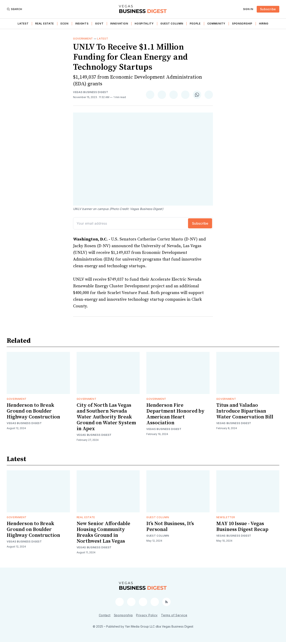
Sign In (248, 9)
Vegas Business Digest (90, 92)
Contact (105, 615)
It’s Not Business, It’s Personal (170, 527)
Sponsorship (242, 23)
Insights (82, 23)
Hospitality (144, 23)
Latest (23, 23)
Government (83, 38)
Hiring (263, 23)
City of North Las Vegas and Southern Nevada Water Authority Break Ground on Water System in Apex (106, 417)
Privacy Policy (147, 615)
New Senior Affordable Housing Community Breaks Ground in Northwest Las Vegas (103, 532)
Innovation (119, 23)
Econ (64, 23)
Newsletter (225, 517)
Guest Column (171, 23)
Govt (99, 23)
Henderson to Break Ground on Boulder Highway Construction (33, 411)
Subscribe (268, 9)
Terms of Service (174, 615)
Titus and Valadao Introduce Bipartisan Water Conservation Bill (244, 411)
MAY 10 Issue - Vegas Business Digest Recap (242, 527)
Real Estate (44, 23)
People (195, 23)
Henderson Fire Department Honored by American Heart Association (175, 414)
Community (216, 23)
